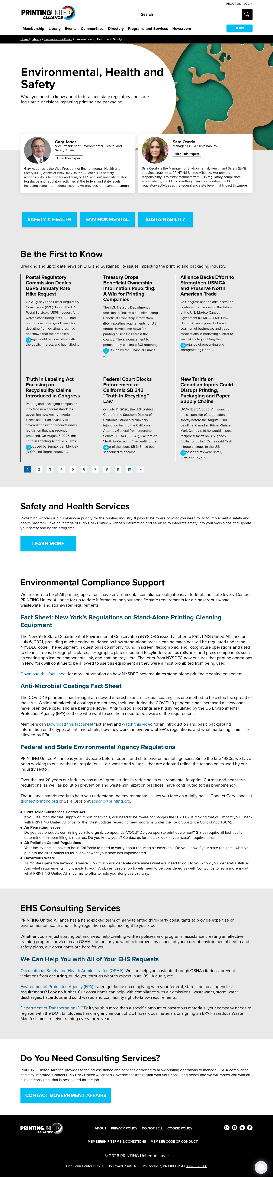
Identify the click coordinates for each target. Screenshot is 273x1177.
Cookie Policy (179, 1128)
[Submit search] (247, 14)
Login (248, 4)
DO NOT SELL (152, 1128)
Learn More (48, 543)
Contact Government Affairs (65, 1095)
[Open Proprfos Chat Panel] (261, 1167)
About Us (233, 4)
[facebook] (250, 1128)
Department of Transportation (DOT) (53, 1008)
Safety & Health (49, 219)
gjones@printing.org (39, 801)
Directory (116, 28)
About (100, 1128)
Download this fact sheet (43, 674)
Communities (92, 28)
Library (55, 28)
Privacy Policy (124, 1128)
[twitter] (242, 1128)
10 (129, 469)
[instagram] (226, 1128)
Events (71, 28)
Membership (33, 28)
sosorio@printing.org (111, 801)
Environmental (107, 219)
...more (124, 186)
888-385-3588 (196, 1166)
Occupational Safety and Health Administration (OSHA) (71, 970)
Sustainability (165, 219)
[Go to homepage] (41, 1128)
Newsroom (181, 28)
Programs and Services (148, 28)
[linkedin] (234, 1128)
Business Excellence (58, 39)
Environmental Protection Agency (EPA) (56, 986)
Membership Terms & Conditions (117, 1141)
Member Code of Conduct (174, 1141)
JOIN (239, 28)
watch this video (137, 724)
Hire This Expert (69, 158)
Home (24, 39)
